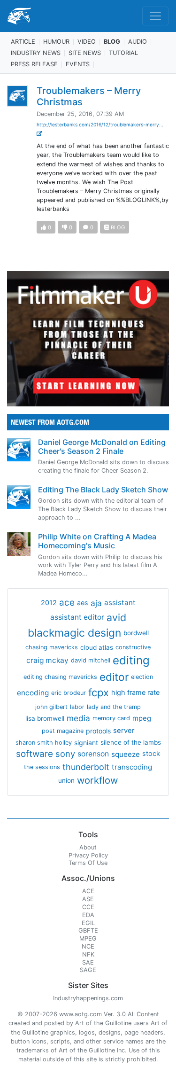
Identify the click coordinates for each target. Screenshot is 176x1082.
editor (114, 676)
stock (151, 753)
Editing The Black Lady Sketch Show (103, 489)
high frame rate (135, 692)
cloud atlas (96, 647)
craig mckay (47, 660)
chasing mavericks (51, 647)
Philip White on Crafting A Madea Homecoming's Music (97, 541)
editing (131, 660)
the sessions (42, 767)
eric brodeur (68, 692)
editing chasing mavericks (60, 676)
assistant (120, 602)
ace (67, 602)
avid (116, 617)
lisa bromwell (44, 718)
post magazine (63, 730)
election (142, 676)
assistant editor (77, 617)
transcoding (132, 767)
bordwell (136, 633)
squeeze (125, 754)
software (34, 753)
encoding (33, 692)
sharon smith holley (43, 742)
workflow (97, 780)
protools (98, 731)
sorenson (93, 753)
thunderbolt (85, 767)
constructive (133, 647)
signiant (86, 743)
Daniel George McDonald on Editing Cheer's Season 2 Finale (102, 446)
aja (96, 603)
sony (65, 753)
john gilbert (51, 706)
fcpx (98, 692)
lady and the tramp (114, 706)
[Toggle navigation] (155, 16)
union (66, 780)
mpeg (141, 718)
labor (77, 706)
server (124, 730)
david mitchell (90, 660)
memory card (111, 718)
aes (82, 603)
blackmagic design (74, 632)
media (78, 718)
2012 (49, 603)
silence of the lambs (130, 742)
